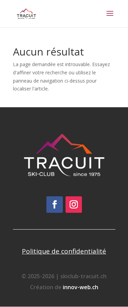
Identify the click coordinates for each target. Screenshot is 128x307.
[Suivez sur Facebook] (54, 204)
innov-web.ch (80, 287)
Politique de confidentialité (64, 251)
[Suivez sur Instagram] (74, 204)
